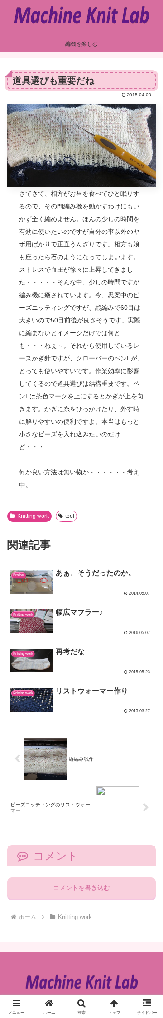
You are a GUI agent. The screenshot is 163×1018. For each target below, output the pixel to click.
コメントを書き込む (81, 887)
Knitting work (33, 516)
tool (69, 516)
